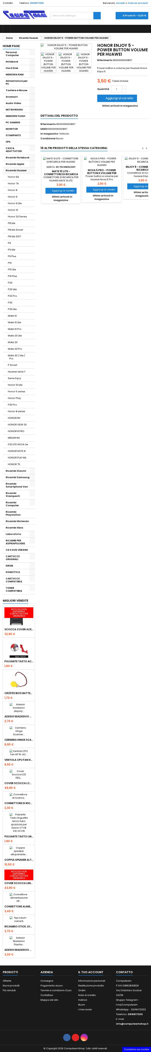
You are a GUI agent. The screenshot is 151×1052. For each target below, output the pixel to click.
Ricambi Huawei (16, 170)
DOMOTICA (13, 572)
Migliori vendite (15, 600)
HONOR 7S (14, 464)
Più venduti (9, 990)
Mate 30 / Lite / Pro (16, 357)
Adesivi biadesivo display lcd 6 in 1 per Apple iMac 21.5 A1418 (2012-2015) (18, 716)
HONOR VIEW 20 (17, 424)
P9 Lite (11, 249)
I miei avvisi (85, 1009)
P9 (9, 243)
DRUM (9, 565)
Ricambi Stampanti (13, 494)
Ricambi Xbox (14, 527)
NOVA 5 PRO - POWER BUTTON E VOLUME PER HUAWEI (102, 173)
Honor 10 (13, 210)
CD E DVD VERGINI (17, 550)
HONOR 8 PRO (16, 431)
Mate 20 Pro (15, 349)
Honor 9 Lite (15, 203)
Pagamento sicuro (52, 985)
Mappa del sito (49, 1000)
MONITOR (12, 129)
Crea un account (138, 3)
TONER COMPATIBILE (14, 589)
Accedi (120, 3)
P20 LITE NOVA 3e (18, 444)
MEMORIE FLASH (15, 116)
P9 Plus (12, 256)
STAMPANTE (13, 135)
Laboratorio (13, 534)
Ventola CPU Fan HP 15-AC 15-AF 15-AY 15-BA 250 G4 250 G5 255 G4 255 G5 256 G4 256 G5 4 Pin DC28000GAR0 (18, 759)
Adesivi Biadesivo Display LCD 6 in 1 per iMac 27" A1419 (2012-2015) (18, 949)
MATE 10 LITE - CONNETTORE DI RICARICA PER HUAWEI (61, 174)
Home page (11, 46)
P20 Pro (12, 296)
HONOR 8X (14, 418)
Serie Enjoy (14, 378)
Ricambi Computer (12, 504)
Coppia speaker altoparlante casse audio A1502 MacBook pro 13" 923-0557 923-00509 (18, 859)
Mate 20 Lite (15, 335)
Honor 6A (13, 177)
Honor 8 (12, 190)
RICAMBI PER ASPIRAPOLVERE (15, 542)
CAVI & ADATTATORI (14, 149)
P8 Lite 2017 (14, 236)
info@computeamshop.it (132, 1024)
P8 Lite (11, 223)
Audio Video (13, 103)
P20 (10, 282)
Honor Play (14, 398)
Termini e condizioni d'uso (56, 990)
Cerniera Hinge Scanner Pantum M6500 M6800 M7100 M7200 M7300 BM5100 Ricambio (18, 739)
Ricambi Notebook (17, 157)
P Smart (12, 365)
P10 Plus (12, 276)
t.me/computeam (127, 1004)
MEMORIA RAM (15, 74)
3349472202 (138, 1009)
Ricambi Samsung (17, 477)
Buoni (81, 1004)
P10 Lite (12, 269)
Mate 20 (12, 342)
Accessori (12, 96)
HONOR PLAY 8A (17, 457)
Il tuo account (90, 972)
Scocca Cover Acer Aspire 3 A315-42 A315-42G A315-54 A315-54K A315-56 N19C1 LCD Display (18, 629)
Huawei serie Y (16, 371)
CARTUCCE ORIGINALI (13, 558)
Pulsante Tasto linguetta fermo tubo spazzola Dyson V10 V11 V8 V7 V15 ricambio (18, 836)
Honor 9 (12, 196)
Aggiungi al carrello (116, 98)
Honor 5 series (16, 391)
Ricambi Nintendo (17, 521)
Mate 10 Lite (14, 322)
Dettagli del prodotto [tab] (59, 116)
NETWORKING (14, 109)
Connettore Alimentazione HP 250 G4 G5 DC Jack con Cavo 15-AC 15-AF (18, 906)
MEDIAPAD (14, 438)
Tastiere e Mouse (16, 90)
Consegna (47, 981)
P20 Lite (12, 289)
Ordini (81, 990)
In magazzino (49, 133)
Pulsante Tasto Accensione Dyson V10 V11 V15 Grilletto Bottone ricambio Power (18, 661)
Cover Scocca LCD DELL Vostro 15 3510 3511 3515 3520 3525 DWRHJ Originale (18, 783)
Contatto (8, 3)
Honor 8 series (16, 411)
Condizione (48, 138)
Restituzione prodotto (91, 985)
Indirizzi (82, 1000)
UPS (8, 142)
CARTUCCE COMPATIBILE (14, 580)
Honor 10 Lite (15, 385)
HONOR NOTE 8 (17, 451)
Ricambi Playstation (13, 513)
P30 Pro (12, 404)
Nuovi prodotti (11, 985)
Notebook (12, 61)
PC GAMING (13, 122)
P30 (10, 302)
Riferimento (105, 60)
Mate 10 (12, 316)
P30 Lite (12, 309)
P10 (10, 263)
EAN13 (44, 129)
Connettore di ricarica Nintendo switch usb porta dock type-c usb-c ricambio (18, 803)
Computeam (123, 981)
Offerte (7, 981)
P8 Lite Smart (15, 230)
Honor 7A (13, 183)
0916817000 (37, 3)
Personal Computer (12, 54)
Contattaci (47, 995)
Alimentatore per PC (17, 82)
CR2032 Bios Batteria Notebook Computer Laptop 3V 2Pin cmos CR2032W (18, 693)
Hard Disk (12, 68)
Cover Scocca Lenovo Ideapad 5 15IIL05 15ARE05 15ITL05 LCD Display (18, 883)
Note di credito (87, 995)
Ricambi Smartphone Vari (17, 485)
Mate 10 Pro (14, 329)
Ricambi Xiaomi (16, 471)
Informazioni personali (91, 981)
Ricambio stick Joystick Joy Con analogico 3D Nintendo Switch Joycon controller (18, 926)
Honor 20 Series (17, 216)
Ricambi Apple (15, 164)
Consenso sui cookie (136, 1049)
